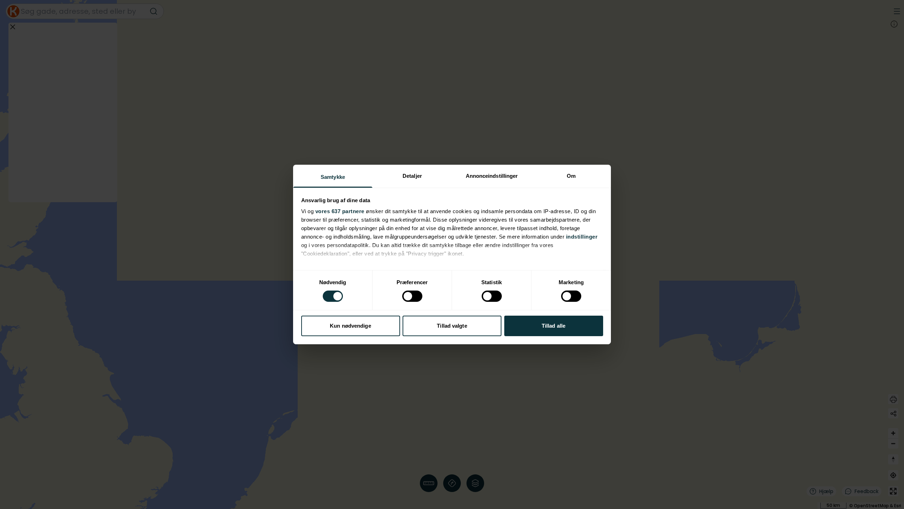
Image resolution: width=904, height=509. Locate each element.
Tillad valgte (452, 326)
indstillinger (582, 237)
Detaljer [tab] (412, 176)
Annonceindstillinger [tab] (492, 176)
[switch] (412, 296)
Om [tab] (571, 176)
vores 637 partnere (339, 211)
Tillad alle (553, 326)
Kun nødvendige (350, 326)
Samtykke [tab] (333, 177)
